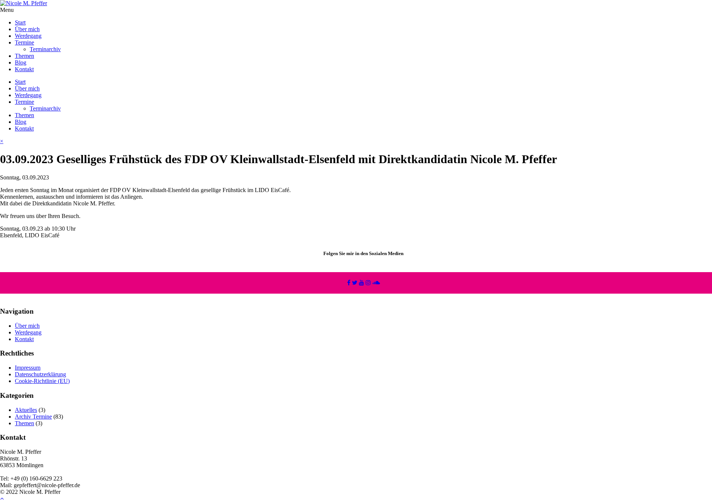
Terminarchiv (45, 49)
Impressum (27, 367)
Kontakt (24, 69)
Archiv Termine (33, 416)
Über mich (27, 29)
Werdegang (28, 36)
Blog (20, 62)
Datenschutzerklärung (40, 374)
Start (20, 22)
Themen (24, 56)
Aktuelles (26, 410)
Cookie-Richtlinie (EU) (42, 381)
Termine (24, 42)
